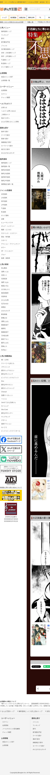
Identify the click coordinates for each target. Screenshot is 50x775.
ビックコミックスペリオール (10, 431)
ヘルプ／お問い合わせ (8, 111)
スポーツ (4, 240)
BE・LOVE (4, 360)
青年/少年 (31, 17)
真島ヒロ (4, 346)
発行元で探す (5, 149)
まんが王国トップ (8, 711)
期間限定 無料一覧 (7, 184)
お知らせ (4, 107)
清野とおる (4, 321)
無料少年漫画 (5, 180)
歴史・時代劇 (5, 237)
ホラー (3, 247)
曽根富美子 (4, 325)
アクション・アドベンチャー (10, 244)
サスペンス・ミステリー (9, 233)
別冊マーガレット (7, 395)
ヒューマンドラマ (7, 222)
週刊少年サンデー (7, 413)
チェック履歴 (5, 97)
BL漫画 (3, 212)
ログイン (4, 94)
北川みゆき (4, 303)
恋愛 (2, 219)
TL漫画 (3, 208)
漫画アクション (6, 424)
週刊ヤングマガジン (7, 370)
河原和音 (4, 296)
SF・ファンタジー (7, 251)
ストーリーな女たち (7, 363)
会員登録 (4, 90)
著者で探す (4, 139)
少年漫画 (4, 205)
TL (40, 17)
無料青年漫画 (5, 177)
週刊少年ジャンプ (7, 374)
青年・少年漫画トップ (8, 56)
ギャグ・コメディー (7, 226)
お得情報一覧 (5, 80)
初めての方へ (5, 118)
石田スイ (4, 275)
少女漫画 (4, 198)
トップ (4, 17)
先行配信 (13, 17)
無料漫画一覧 (5, 166)
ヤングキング (5, 417)
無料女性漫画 (5, 170)
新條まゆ (4, 318)
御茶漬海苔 (4, 293)
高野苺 (3, 328)
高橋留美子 (4, 332)
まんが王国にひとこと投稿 (10, 122)
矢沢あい (4, 350)
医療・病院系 (5, 258)
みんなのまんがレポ (7, 153)
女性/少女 (22, 17)
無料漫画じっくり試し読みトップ (30, 711)
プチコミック (5, 367)
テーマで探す (5, 135)
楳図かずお (4, 286)
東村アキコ (4, 339)
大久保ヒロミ (5, 289)
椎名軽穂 (4, 314)
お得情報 (5, 745)
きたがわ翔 (4, 300)
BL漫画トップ (5, 63)
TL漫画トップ (5, 60)
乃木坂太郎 (4, 335)
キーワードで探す (7, 146)
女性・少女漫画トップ (8, 53)
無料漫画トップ (6, 31)
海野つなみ (4, 282)
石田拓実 (4, 279)
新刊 (2, 38)
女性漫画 (4, 194)
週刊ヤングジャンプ (7, 388)
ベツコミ (4, 399)
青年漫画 (4, 201)
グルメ (3, 254)
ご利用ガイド (5, 114)
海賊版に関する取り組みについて (11, 487)
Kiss (2, 381)
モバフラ (4, 427)
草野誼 (3, 307)
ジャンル (4, 45)
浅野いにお (4, 271)
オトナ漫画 (4, 215)
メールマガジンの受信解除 (11, 729)
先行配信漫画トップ (7, 49)
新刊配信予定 (5, 42)
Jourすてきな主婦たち (8, 402)
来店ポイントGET (7, 77)
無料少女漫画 (5, 173)
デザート (4, 420)
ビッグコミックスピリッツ (10, 377)
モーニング (4, 406)
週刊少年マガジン (7, 385)
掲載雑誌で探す (6, 142)
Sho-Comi (4, 409)
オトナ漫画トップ (7, 67)
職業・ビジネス (6, 230)
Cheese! (4, 392)
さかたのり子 (5, 311)
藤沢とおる (4, 343)
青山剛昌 (4, 268)
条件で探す (4, 131)
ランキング (4, 35)
